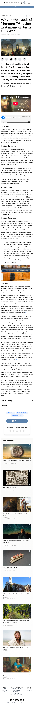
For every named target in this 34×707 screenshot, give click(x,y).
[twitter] (6, 59)
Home (2, 9)
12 (16, 359)
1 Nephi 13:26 (13, 301)
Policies (29, 690)
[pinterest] (11, 59)
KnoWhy (6, 9)
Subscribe (29, 692)
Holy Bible (16, 693)
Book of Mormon (17, 688)
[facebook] (2, 59)
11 (32, 337)
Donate (17, 7)
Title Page (28, 197)
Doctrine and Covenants (16, 691)
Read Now (17, 451)
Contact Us (4, 691)
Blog (4, 688)
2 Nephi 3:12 (12, 262)
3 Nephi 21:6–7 (5, 214)
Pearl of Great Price (17, 694)
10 (6, 333)
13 (29, 376)
